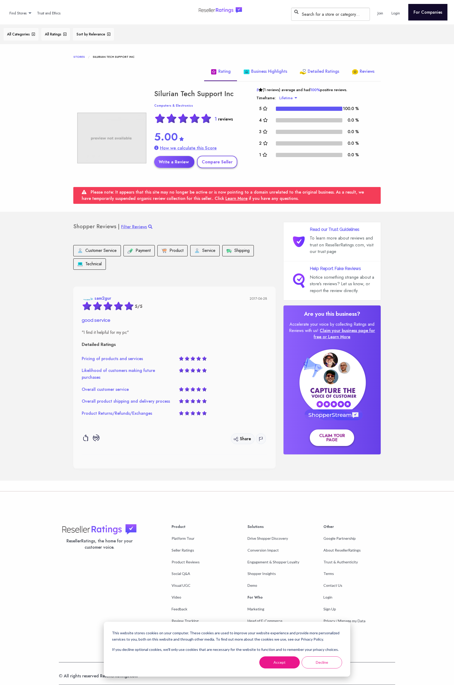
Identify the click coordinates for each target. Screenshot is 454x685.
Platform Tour (183, 538)
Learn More (236, 198)
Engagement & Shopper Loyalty (273, 562)
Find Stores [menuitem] (18, 13)
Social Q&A (181, 573)
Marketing (255, 609)
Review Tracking (185, 621)
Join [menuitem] (380, 13)
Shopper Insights (261, 573)
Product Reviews (186, 562)
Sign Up (329, 609)
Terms (328, 573)
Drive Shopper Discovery (267, 538)
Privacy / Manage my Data (344, 621)
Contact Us (332, 585)
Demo (252, 585)
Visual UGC (181, 585)
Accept (280, 662)
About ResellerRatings (342, 550)
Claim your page (332, 438)
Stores (79, 57)
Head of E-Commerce (264, 621)
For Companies (428, 12)
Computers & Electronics (173, 105)
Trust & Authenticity (340, 562)
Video (176, 597)
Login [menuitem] (395, 13)
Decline (322, 662)
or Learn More (336, 337)
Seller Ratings (183, 550)
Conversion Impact (263, 550)
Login (327, 597)
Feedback (179, 609)
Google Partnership (339, 538)
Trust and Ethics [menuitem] (48, 13)
